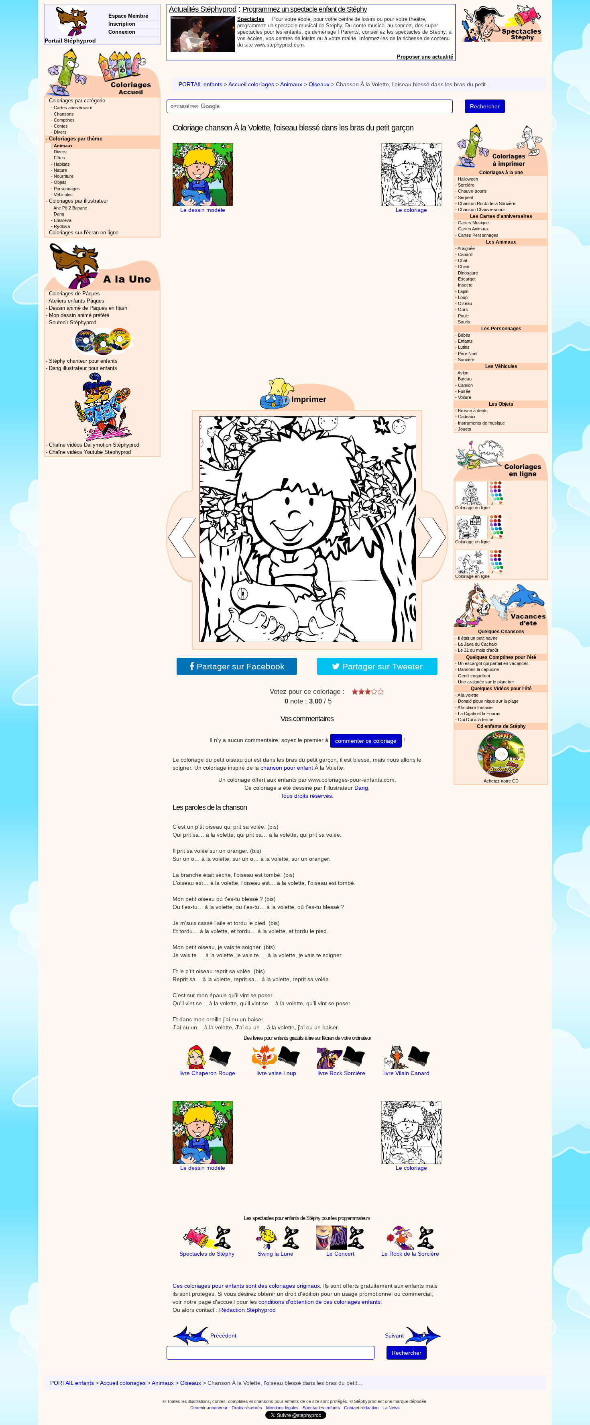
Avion (463, 372)
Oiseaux (319, 84)
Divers (60, 132)
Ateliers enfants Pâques (76, 301)
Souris (464, 321)
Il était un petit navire (478, 638)
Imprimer (308, 399)
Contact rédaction (361, 1407)
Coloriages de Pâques (74, 294)
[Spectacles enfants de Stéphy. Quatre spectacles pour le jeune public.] (502, 22)
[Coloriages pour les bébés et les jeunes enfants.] (501, 145)
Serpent (465, 197)
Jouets (464, 429)
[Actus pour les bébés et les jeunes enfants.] (102, 264)
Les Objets (501, 404)
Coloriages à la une (501, 172)
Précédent (222, 1335)
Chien (463, 266)
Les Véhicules (501, 366)
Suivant (395, 1335)
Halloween (468, 179)
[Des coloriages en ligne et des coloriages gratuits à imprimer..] (102, 72)
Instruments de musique (481, 423)
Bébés (464, 335)
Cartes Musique (473, 222)
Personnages (67, 188)
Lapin (463, 291)
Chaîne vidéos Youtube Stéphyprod (90, 452)
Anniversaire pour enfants (269, 19)
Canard (465, 254)
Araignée (466, 248)
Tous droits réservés (306, 796)
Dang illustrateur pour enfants (83, 368)
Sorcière (466, 185)
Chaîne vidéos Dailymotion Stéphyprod (94, 445)
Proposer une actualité (425, 57)
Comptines (64, 120)
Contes (61, 126)
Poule (463, 315)
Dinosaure (468, 272)
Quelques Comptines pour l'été (501, 657)
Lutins (464, 347)
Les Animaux (501, 241)
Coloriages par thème (75, 139)
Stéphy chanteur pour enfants (83, 361)
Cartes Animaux (473, 228)
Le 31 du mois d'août (478, 650)
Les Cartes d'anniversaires (501, 216)
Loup (463, 297)
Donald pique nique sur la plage (488, 701)
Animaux (291, 84)
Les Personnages (501, 328)
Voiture (464, 397)
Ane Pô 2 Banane (70, 207)
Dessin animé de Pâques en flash (88, 308)
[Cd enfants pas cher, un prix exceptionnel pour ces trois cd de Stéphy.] (103, 342)
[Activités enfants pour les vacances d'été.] (501, 604)
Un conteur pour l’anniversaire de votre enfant (306, 9)
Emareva (62, 220)
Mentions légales (282, 1407)
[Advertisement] (307, 193)
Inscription (121, 24)
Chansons (64, 114)
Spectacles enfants (321, 1407)
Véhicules (63, 194)
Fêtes (59, 157)
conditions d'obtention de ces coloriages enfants (319, 1302)
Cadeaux (467, 416)
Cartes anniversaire (73, 107)
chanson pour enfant (286, 767)
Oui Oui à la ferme (475, 719)
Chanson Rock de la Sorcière (486, 203)
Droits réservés (247, 1407)
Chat (462, 260)
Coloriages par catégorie (77, 101)
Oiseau (465, 303)
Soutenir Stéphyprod (72, 322)
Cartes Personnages (478, 235)
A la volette (468, 695)
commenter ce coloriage (366, 741)
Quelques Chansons (501, 631)
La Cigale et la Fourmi (479, 713)
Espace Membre (128, 16)
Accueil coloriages (251, 84)
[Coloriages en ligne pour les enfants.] (501, 457)
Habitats (62, 164)
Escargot (467, 278)
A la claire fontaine (475, 707)
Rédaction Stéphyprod (247, 1310)
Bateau (465, 378)
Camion (465, 385)
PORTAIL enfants (200, 84)
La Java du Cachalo (477, 644)
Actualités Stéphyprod (202, 9)
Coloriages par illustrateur (78, 201)
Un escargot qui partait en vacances (493, 663)
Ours (463, 309)
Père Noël (467, 353)
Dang (361, 788)
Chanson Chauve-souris (482, 209)
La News (391, 1407)
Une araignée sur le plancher (486, 681)
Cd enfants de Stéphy (501, 726)
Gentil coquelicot (474, 675)
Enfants (465, 341)
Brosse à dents (473, 410)
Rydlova (62, 226)
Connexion (121, 32)
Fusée (464, 391)
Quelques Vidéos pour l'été (501, 688)
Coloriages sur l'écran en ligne (83, 233)
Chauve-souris (472, 191)
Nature (60, 170)
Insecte (465, 285)
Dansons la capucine (478, 669)
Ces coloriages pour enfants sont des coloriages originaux (246, 1286)
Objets (60, 182)
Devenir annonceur (209, 1407)
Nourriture (63, 176)
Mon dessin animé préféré (79, 315)
